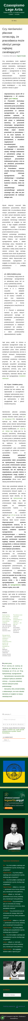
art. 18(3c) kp (13, 668)
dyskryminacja (6, 673)
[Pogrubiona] (4, 724)
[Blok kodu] (17, 724)
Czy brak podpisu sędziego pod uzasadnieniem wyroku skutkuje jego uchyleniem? (14, 868)
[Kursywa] (6, 724)
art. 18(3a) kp (7, 431)
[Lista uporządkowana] (11, 724)
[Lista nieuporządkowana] (13, 724)
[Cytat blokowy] (15, 724)
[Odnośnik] (19, 724)
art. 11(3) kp (21, 429)
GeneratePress (14, 1018)
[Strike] (9, 724)
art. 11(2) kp (8, 666)
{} (20, 724)
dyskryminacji (18, 498)
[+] (22, 724)
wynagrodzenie (16, 673)
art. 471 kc (12, 515)
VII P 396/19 (13, 98)
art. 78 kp (20, 671)
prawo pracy (8, 663)
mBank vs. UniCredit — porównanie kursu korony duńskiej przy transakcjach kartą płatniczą (14, 889)
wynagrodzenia (15, 585)
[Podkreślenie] (7, 724)
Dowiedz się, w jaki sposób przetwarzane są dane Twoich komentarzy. (13, 731)
